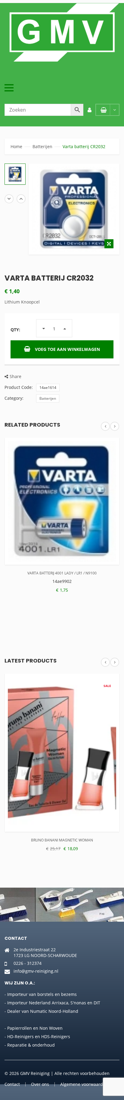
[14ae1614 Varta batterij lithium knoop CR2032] (15, 174)
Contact (12, 1084)
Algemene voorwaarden (84, 1084)
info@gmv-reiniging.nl (36, 971)
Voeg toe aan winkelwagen (67, 349)
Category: (14, 398)
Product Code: (19, 387)
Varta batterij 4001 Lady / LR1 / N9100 (62, 573)
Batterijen (42, 146)
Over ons (40, 1084)
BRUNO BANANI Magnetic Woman (62, 840)
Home (16, 146)
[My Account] (89, 110)
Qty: (15, 329)
